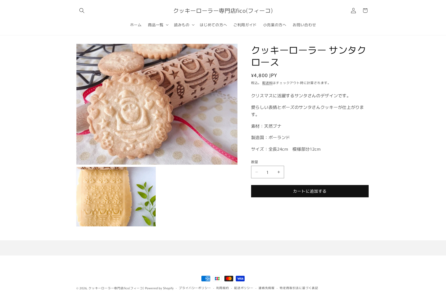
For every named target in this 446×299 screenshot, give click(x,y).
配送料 (267, 82)
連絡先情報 (267, 288)
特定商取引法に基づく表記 (299, 288)
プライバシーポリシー (195, 288)
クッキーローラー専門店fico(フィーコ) (116, 288)
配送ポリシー (243, 288)
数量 (254, 161)
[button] (82, 10)
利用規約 (222, 288)
